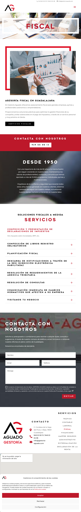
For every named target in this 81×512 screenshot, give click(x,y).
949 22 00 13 (40, 145)
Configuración (40, 507)
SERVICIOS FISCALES (20, 124)
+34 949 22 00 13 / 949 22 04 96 (46, 1)
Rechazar (40, 501)
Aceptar (40, 495)
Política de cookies (40, 489)
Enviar (69, 396)
